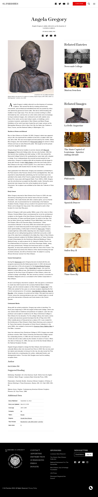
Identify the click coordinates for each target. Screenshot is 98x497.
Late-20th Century (32, 421)
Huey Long (41, 228)
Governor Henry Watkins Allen (43, 326)
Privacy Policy (32, 488)
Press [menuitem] (33, 463)
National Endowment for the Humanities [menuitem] (59, 463)
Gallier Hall (44, 287)
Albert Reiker (29, 162)
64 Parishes (10, 3)
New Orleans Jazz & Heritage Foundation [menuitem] (59, 468)
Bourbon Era (24, 421)
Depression (18, 262)
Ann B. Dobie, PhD (49, 31)
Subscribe (79, 3)
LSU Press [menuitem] (53, 473)
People (22, 414)
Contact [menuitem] (35, 450)
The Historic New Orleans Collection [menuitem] (58, 458)
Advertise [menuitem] (36, 454)
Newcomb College (36, 141)
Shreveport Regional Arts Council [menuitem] (58, 477)
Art (21, 411)
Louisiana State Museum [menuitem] (58, 454)
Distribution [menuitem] (37, 457)
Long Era (40, 421)
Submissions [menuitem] (37, 460)
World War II (33, 268)
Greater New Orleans (26, 418)
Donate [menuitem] (34, 467)
